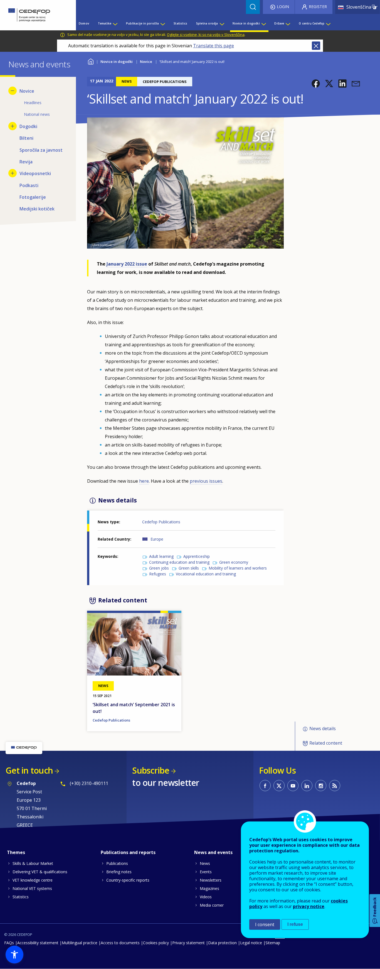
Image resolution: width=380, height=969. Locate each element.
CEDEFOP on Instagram (320, 785)
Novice (146, 61)
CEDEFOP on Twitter (279, 785)
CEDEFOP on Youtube (292, 785)
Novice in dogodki (116, 61)
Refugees (157, 574)
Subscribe (150, 770)
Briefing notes (119, 871)
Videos (206, 896)
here (144, 481)
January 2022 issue (127, 264)
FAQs (9, 942)
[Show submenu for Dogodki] (12, 126)
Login (283, 6)
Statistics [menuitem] (180, 23)
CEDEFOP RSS (334, 785)
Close (316, 45)
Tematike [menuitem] (105, 23)
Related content (325, 743)
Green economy (233, 562)
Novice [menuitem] (26, 91)
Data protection (222, 942)
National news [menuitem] (37, 114)
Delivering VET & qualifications (40, 871)
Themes (16, 852)
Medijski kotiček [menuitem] (37, 209)
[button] (315, 83)
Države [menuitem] (279, 23)
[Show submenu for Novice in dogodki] (263, 23)
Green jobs (159, 568)
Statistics (21, 896)
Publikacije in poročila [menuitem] (142, 23)
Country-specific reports (127, 880)
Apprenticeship (196, 556)
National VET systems (32, 888)
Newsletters (210, 880)
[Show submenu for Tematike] (115, 23)
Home (90, 60)
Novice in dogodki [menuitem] (246, 23)
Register (318, 6)
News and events (213, 852)
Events (206, 871)
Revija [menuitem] (26, 162)
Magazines (209, 888)
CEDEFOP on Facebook (265, 785)
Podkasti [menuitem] (28, 185)
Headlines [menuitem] (32, 102)
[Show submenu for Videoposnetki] (12, 173)
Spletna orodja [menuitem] (207, 23)
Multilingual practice (79, 942)
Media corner (212, 905)
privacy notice (308, 906)
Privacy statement (188, 942)
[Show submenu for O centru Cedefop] (328, 23)
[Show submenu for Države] (288, 23)
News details (322, 728)
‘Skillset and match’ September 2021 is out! (134, 707)
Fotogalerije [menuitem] (32, 197)
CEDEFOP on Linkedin (306, 785)
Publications (117, 863)
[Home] (34, 15)
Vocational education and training (206, 574)
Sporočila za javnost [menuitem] (41, 150)
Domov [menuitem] (84, 23)
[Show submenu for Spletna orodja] (222, 23)
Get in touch (29, 770)
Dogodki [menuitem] (28, 126)
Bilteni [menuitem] (26, 138)
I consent (264, 924)
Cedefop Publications (161, 521)
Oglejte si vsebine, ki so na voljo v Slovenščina (206, 34)
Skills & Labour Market (33, 863)
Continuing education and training (179, 562)
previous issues (206, 481)
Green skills (189, 568)
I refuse (295, 924)
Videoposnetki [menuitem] (35, 173)
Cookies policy (156, 942)
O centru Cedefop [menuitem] (311, 23)
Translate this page (213, 46)
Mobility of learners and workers (238, 568)
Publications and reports (128, 852)
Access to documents (120, 942)
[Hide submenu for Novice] (12, 91)
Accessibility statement (37, 942)
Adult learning (161, 556)
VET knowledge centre (33, 880)
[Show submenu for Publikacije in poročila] (162, 23)
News (205, 863)
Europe (156, 539)
